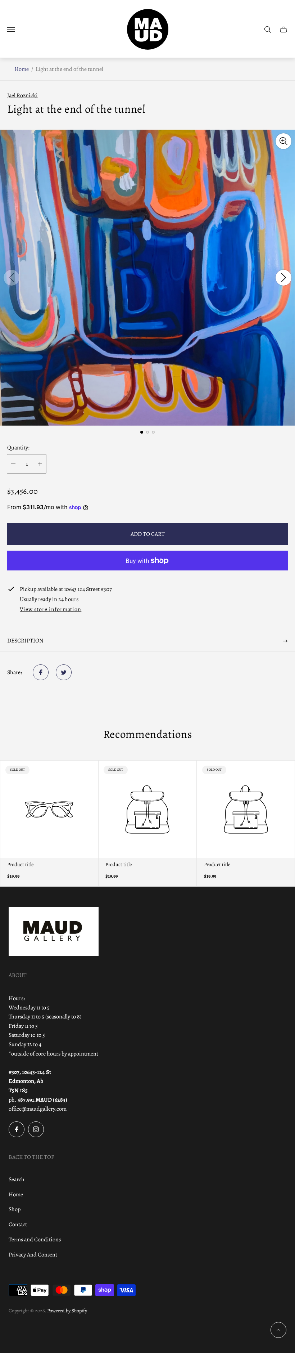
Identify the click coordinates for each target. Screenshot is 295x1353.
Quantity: (18, 447)
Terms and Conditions (35, 1240)
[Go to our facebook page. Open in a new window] (16, 1129)
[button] (141, 432)
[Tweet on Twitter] (64, 672)
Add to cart (148, 534)
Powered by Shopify (67, 1310)
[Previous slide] (11, 278)
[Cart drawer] (283, 29)
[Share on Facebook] (41, 672)
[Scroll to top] (278, 1330)
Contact (18, 1224)
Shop (15, 1209)
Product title (20, 865)
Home (21, 69)
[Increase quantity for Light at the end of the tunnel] (40, 463)
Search (16, 1179)
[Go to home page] (147, 29)
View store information (50, 609)
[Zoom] (283, 141)
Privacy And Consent (33, 1255)
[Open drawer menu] (11, 29)
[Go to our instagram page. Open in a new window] (36, 1129)
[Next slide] (283, 278)
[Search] (268, 29)
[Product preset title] (49, 809)
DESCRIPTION (25, 641)
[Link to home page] (54, 932)
